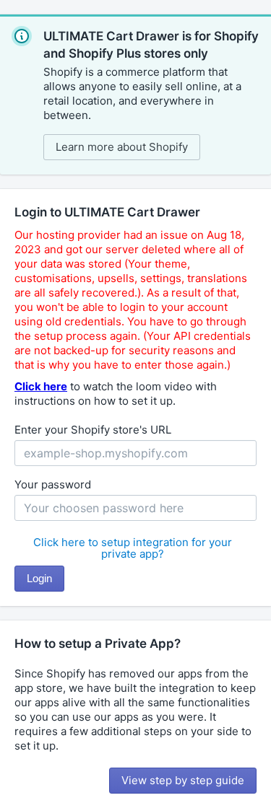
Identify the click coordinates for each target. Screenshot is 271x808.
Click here (40, 386)
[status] (135, 94)
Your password (52, 484)
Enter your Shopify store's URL (92, 429)
